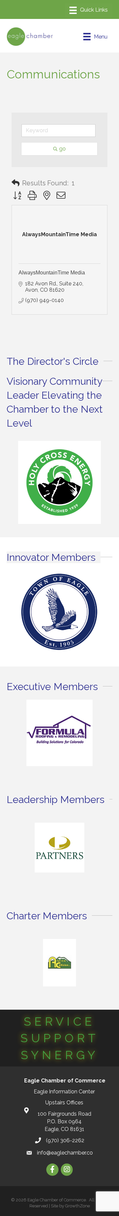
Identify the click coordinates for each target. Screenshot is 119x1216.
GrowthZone (77, 1205)
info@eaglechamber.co (65, 1153)
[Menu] (88, 10)
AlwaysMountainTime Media (52, 272)
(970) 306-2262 (65, 1140)
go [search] (62, 149)
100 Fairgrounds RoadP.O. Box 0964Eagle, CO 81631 (64, 1121)
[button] (16, 183)
